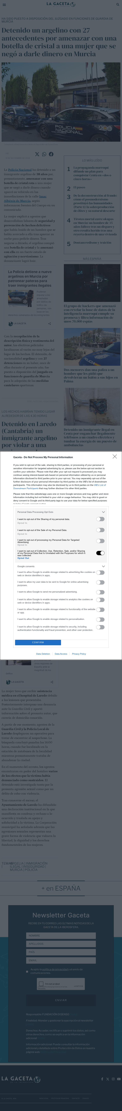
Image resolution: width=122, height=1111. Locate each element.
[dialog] (61, 555)
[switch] (100, 519)
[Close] (116, 457)
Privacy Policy (79, 654)
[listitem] (61, 512)
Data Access (61, 654)
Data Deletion (43, 654)
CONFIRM (38, 642)
